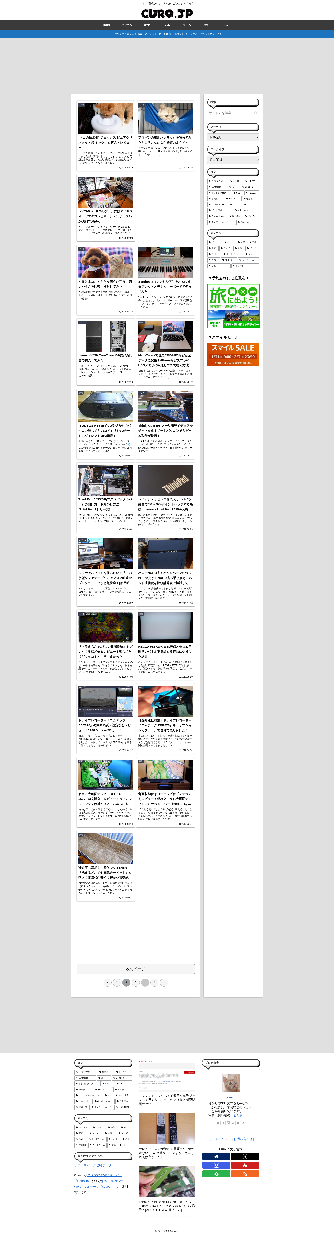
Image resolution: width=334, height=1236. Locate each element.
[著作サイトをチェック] (218, 1123)
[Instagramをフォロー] (228, 1123)
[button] (256, 113)
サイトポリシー (220, 1139)
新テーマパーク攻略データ (93, 1165)
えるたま (236, 1115)
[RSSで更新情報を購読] (243, 1123)
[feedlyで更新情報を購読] (238, 1123)
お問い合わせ (243, 1139)
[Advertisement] (167, 65)
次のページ (136, 969)
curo (230, 1097)
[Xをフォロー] (223, 1123)
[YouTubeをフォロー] (233, 1123)
